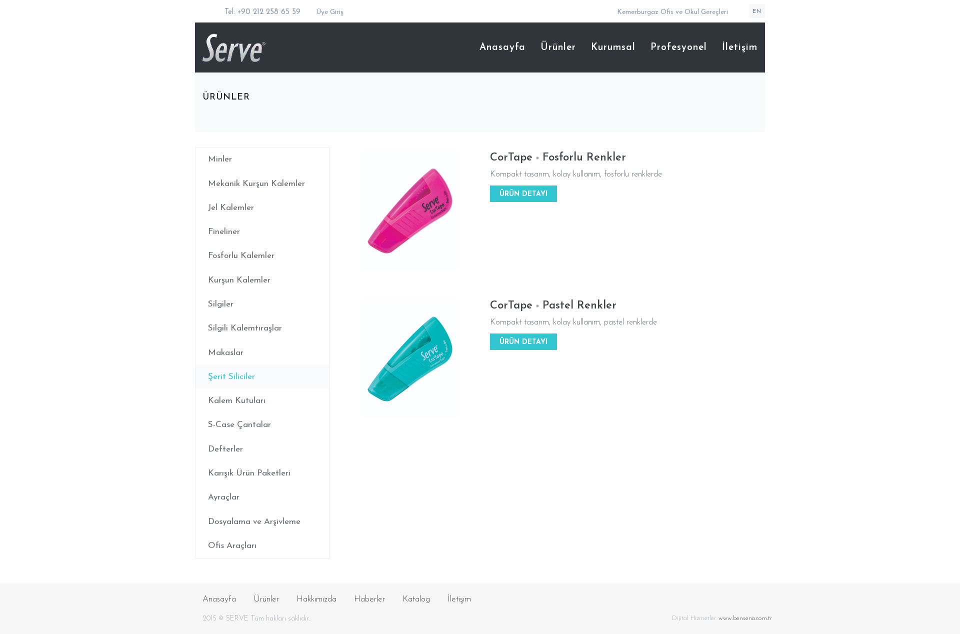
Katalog (416, 599)
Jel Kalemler (231, 208)
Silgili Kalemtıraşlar (245, 328)
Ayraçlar (224, 497)
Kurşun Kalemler (239, 280)
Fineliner (224, 232)
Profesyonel (678, 47)
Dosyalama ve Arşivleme (254, 522)
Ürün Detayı (524, 194)
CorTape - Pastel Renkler (553, 306)
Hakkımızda (316, 599)
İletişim (740, 47)
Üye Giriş (329, 12)
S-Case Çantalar (239, 424)
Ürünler (558, 47)
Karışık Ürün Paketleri (249, 473)
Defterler (225, 449)
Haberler (369, 599)
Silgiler (221, 304)
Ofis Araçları (232, 546)
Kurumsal (613, 47)
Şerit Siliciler (231, 376)
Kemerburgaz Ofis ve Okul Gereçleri (672, 12)
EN (757, 11)
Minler (220, 159)
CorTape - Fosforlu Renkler (558, 158)
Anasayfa (503, 47)
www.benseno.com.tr (745, 618)
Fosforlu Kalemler (241, 256)
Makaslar (226, 352)
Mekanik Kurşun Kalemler (256, 184)
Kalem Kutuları (237, 400)
